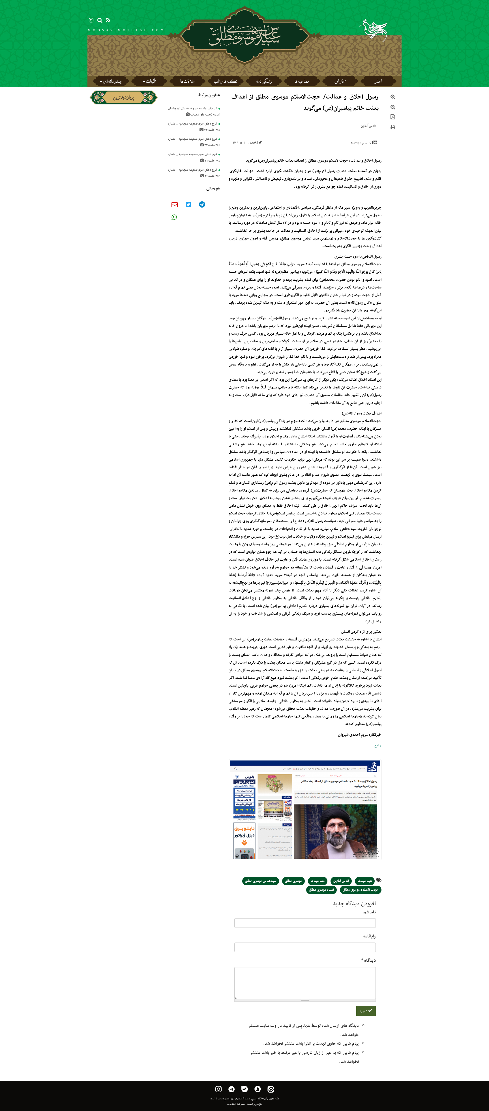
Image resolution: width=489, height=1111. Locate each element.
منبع (377, 745)
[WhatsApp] (174, 217)
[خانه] (245, 51)
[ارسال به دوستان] (174, 204)
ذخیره (364, 1011)
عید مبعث (365, 881)
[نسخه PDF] (393, 118)
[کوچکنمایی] (393, 108)
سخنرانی (340, 82)
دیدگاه (368, 961)
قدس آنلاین (341, 881)
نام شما (369, 912)
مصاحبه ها (302, 82)
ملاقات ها (187, 82)
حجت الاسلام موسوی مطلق (361, 890)
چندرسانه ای (112, 82)
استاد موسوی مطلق (321, 890)
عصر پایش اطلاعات (236, 1104)
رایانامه (369, 936)
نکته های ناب (225, 82)
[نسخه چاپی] (393, 128)
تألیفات (151, 82)
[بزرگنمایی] (393, 98)
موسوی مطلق (293, 881)
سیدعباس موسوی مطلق (260, 881)
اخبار (378, 82)
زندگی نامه (264, 82)
